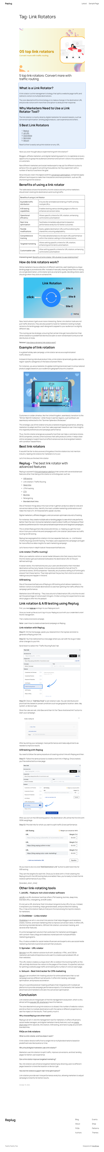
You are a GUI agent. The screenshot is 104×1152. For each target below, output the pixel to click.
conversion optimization (60, 175)
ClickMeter (23, 920)
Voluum (26, 140)
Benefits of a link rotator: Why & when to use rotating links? (55, 257)
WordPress (95, 1146)
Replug (8, 3)
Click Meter (27, 135)
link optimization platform (45, 471)
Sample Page (94, 3)
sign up (33, 608)
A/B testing (27, 478)
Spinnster (27, 138)
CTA (25, 491)
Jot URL (26, 133)
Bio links (26, 495)
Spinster (22, 952)
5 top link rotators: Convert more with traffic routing (45, 77)
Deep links (27, 485)
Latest (84, 3)
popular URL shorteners (39, 1002)
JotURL (22, 897)
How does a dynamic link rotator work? (41, 342)
